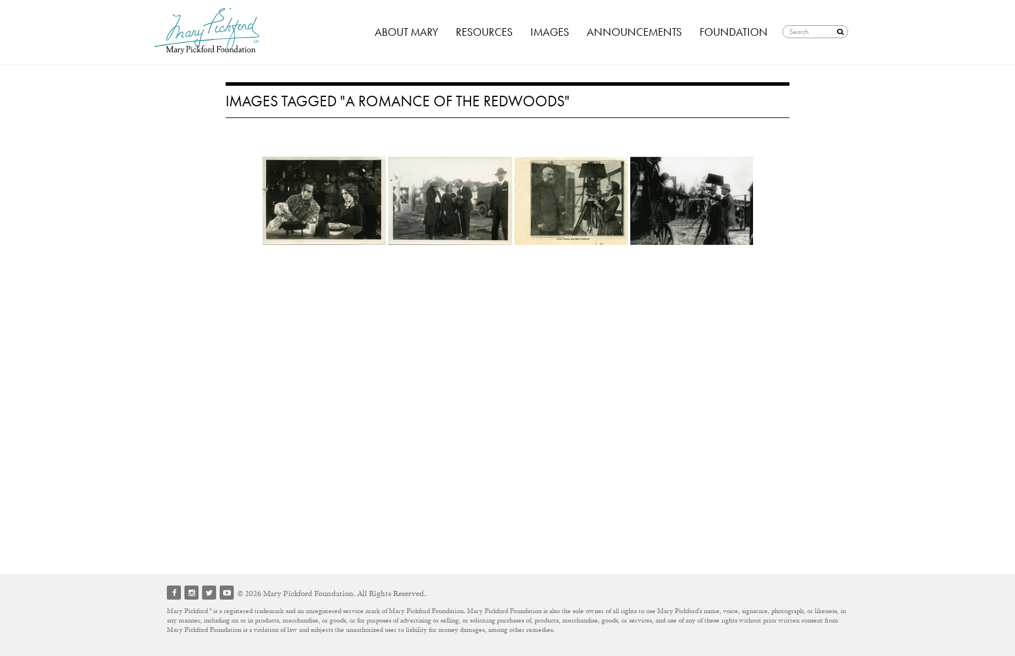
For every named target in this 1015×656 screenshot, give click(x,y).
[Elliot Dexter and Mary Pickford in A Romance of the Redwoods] (324, 201)
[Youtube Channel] (227, 593)
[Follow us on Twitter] (209, 593)
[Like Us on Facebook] (174, 593)
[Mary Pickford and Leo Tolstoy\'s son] (571, 201)
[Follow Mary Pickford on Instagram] (191, 593)
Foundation (734, 32)
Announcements (634, 32)
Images (549, 32)
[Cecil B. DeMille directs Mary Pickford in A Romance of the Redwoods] (691, 201)
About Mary (406, 32)
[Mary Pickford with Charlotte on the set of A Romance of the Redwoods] (450, 201)
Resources (484, 32)
